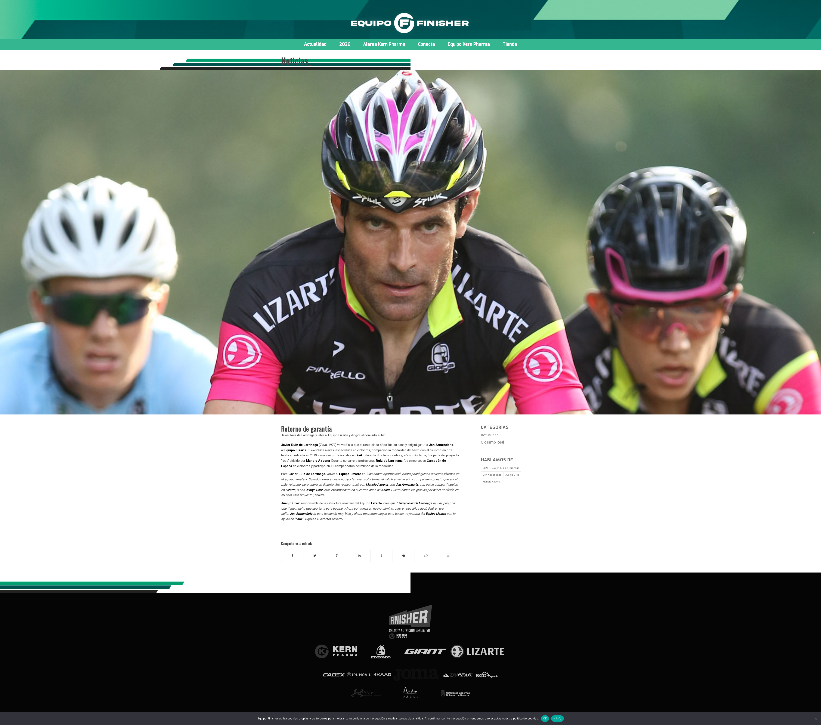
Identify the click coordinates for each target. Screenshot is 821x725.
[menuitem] (315, 44)
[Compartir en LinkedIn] (359, 556)
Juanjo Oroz (512, 474)
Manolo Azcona (492, 481)
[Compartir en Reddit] (426, 556)
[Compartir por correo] (448, 556)
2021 (485, 468)
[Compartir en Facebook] (292, 556)
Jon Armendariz (492, 474)
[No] (816, 718)
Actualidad (490, 435)
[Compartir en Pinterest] (337, 556)
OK (545, 718)
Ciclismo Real (492, 442)
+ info (557, 718)
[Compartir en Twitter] (315, 556)
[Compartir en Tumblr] (382, 556)
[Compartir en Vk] (404, 556)
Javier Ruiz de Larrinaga (505, 468)
